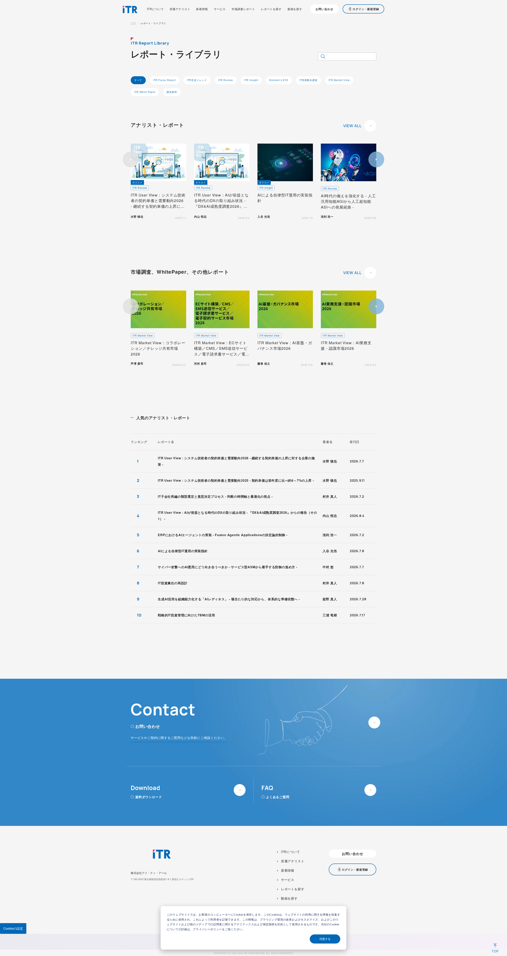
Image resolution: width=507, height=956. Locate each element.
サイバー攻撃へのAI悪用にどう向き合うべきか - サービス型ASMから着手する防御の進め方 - (227, 567)
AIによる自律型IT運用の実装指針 (183, 551)
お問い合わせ (324, 9)
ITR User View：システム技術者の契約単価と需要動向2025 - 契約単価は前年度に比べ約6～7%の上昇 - (236, 480)
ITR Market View (339, 80)
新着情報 (202, 9)
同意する (325, 939)
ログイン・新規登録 (366, 9)
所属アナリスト (180, 9)
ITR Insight (251, 80)
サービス (220, 9)
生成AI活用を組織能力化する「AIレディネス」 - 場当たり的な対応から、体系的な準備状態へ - (229, 599)
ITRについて (155, 9)
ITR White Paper (144, 92)
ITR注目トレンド (197, 80)
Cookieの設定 (13, 928)
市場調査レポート (243, 9)
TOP (133, 23)
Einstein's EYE (278, 80)
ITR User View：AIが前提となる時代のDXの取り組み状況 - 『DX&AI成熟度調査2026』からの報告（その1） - (237, 515)
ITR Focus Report (164, 80)
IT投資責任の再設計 (173, 583)
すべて (138, 80)
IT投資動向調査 (308, 80)
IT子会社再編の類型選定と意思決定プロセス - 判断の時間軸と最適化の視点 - (215, 496)
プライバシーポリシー (207, 929)
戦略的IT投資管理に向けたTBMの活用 (186, 615)
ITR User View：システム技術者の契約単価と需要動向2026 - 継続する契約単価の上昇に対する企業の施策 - (236, 461)
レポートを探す (271, 9)
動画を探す (295, 9)
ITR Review (225, 80)
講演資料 (172, 92)
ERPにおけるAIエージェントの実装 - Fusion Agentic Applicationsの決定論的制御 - (222, 535)
